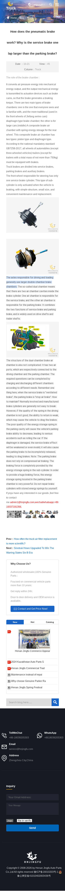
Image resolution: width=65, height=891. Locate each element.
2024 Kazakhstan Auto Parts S (27, 662)
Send (32, 827)
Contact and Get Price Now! (32, 608)
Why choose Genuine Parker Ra (28, 681)
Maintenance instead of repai (26, 674)
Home (13, 18)
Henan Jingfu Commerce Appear (32, 651)
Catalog (50, 622)
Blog (22, 18)
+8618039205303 (53, 737)
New (15, 622)
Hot (32, 622)
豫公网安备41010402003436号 (34, 876)
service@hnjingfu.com (21, 749)
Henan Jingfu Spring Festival (26, 687)
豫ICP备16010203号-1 (46, 872)
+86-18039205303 (19, 737)
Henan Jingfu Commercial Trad (28, 668)
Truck (30, 18)
